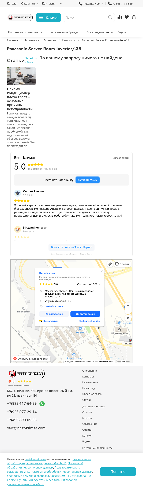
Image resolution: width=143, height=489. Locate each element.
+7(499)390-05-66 (22, 419)
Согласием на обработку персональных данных (59, 472)
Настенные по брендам (64, 32)
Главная (12, 40)
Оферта (87, 429)
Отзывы (87, 412)
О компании (30, 3)
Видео (86, 441)
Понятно (118, 471)
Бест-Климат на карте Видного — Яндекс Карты (71, 254)
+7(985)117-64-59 (22, 403)
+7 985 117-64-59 (123, 3)
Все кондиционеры (100, 32)
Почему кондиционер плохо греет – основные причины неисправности (20, 99)
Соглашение (89, 423)
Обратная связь (91, 394)
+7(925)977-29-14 (93, 3)
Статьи (86, 399)
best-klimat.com (35, 459)
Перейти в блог (31, 60)
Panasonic (69, 40)
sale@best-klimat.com (26, 428)
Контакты (48, 3)
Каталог (12, 3)
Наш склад (88, 388)
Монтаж (87, 418)
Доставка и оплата (93, 406)
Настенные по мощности (25, 32)
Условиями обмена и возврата (28, 476)
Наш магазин (90, 382)
